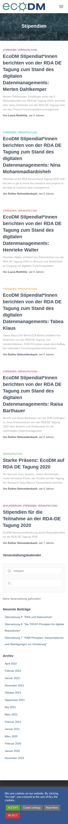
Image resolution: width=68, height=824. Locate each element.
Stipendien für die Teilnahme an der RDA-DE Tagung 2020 (32, 518)
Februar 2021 (13, 721)
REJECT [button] (13, 815)
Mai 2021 (10, 707)
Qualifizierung (12, 505)
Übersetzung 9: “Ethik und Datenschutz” (29, 617)
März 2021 (11, 714)
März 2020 (11, 736)
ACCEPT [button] (13, 807)
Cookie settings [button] (31, 807)
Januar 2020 (12, 750)
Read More (52, 807)
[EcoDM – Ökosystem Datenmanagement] (25, 6)
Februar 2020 (13, 743)
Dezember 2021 (14, 685)
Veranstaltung (27, 50)
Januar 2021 (12, 728)
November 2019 (14, 758)
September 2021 (15, 699)
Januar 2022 (12, 678)
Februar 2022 (13, 670)
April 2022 (11, 663)
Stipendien (9, 50)
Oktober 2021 (13, 692)
